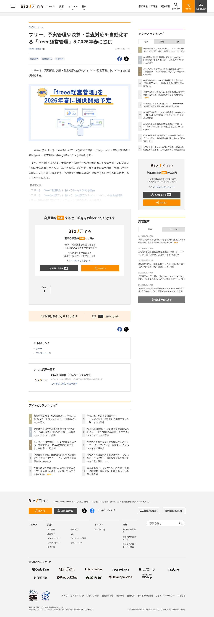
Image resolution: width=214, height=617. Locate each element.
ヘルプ (65, 595)
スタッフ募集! (93, 595)
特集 (84, 6)
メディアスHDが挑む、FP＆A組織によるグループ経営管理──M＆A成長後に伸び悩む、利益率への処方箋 (55, 445)
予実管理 (59, 58)
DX (72, 533)
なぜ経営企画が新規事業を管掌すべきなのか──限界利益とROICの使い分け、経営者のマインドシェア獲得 (54, 432)
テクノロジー (76, 542)
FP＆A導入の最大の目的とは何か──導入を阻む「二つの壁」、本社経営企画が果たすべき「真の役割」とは (108, 458)
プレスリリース (43, 352)
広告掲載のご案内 (148, 510)
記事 (61, 6)
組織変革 (51, 533)
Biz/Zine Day (99, 529)
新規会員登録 (60, 268)
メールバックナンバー (81, 260)
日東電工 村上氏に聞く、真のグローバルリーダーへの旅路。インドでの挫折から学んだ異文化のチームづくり (161, 277)
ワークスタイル (54, 542)
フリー (39, 348)
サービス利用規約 (145, 595)
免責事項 (120, 595)
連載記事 (51, 547)
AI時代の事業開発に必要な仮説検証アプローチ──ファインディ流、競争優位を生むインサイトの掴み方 (108, 445)
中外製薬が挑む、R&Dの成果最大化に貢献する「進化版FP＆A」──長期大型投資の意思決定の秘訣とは (55, 458)
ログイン (102, 268)
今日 (146, 41)
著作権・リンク (77, 595)
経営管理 (165, 6)
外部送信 (181, 595)
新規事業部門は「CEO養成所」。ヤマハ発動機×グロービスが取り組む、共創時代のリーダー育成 (55, 419)
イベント (72, 6)
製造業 (154, 6)
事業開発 (51, 529)
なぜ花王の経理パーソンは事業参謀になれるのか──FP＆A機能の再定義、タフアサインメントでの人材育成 (108, 432)
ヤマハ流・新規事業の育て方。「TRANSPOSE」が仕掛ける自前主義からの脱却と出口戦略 (108, 419)
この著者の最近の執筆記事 (64, 383)
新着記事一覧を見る (162, 299)
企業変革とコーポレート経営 (129, 545)
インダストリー (54, 538)
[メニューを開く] (13, 6)
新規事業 (143, 6)
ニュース (50, 6)
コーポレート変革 (78, 538)
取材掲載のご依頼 (173, 510)
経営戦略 (74, 529)
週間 (162, 41)
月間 (177, 41)
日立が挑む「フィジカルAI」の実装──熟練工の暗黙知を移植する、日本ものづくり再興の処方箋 (108, 471)
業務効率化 (47, 58)
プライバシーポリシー (165, 595)
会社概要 (131, 595)
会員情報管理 (107, 595)
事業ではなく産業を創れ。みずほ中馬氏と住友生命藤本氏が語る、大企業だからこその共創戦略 (54, 471)
